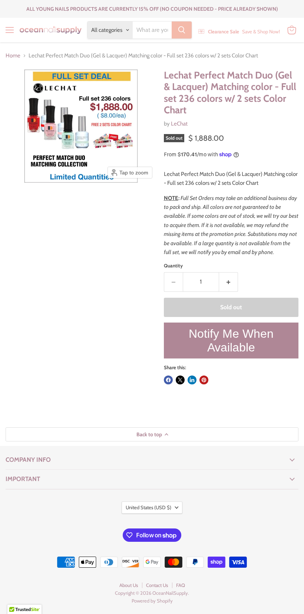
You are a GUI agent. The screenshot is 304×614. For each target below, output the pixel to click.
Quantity (173, 265)
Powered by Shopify (152, 601)
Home (13, 56)
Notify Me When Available (231, 340)
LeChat (179, 123)
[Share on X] (180, 380)
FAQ (180, 585)
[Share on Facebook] (168, 380)
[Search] (182, 30)
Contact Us (157, 585)
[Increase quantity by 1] (228, 281)
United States (148, 507)
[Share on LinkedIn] (192, 380)
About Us (128, 585)
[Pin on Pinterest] (203, 380)
